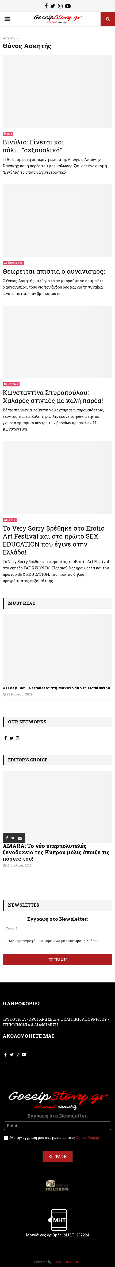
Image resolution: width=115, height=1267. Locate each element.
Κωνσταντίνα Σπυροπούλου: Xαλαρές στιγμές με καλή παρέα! (53, 396)
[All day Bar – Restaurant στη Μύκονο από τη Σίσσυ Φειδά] (57, 650)
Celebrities (11, 384)
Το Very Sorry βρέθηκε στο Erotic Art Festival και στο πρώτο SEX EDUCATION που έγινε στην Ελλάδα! (53, 540)
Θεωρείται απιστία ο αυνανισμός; (54, 271)
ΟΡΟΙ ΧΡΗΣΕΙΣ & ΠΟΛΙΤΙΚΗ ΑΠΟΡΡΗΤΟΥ (68, 1019)
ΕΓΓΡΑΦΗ (57, 959)
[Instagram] (60, 7)
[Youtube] (68, 7)
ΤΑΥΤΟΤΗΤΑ (14, 1019)
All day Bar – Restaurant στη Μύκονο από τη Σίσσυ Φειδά (56, 687)
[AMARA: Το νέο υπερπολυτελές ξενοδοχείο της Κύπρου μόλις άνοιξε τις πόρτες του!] (57, 807)
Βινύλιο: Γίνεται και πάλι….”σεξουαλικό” (33, 146)
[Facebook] (46, 7)
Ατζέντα (9, 520)
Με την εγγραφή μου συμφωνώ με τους (53, 941)
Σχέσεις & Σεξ (13, 263)
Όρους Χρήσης (86, 940)
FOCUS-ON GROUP (66, 1262)
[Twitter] (52, 7)
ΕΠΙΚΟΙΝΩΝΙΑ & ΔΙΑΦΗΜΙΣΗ (30, 1024)
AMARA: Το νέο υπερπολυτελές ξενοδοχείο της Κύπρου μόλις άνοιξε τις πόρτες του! (56, 852)
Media (8, 133)
